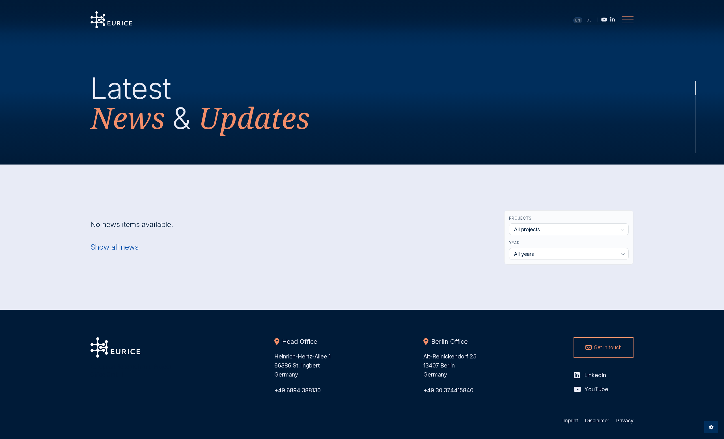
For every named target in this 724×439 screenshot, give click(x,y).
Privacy (625, 420)
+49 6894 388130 (297, 390)
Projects (520, 218)
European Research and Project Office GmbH (111, 19)
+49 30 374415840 (448, 390)
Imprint (570, 420)
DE (589, 20)
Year (514, 242)
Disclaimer (597, 420)
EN (578, 20)
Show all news (114, 247)
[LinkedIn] (612, 19)
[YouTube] (604, 19)
